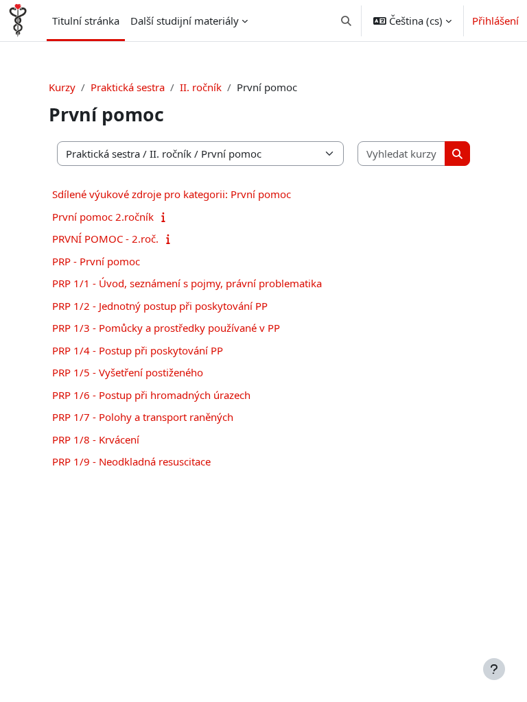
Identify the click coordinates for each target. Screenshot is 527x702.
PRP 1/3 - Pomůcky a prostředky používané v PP (166, 328)
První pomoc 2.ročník (103, 216)
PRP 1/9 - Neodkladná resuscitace (131, 461)
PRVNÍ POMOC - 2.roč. (105, 238)
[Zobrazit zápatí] (494, 669)
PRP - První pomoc (96, 261)
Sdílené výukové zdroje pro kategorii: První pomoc (171, 194)
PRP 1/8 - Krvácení (95, 439)
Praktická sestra (128, 87)
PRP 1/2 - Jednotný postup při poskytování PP (160, 306)
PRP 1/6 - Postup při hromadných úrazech (151, 395)
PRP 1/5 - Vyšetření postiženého (127, 372)
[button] (347, 20)
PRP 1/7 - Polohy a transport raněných (142, 417)
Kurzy (62, 87)
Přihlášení (495, 20)
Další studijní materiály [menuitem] (184, 20)
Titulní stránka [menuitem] (85, 20)
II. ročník (201, 87)
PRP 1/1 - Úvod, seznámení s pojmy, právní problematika (187, 283)
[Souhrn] (166, 216)
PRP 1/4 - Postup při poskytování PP (137, 350)
